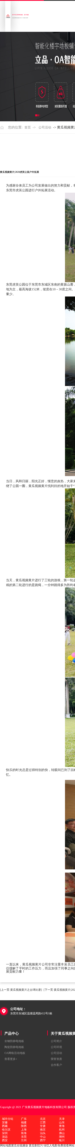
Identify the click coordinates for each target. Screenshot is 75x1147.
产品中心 (11, 1033)
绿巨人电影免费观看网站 (59, 1145)
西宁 (43, 1140)
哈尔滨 (6, 1129)
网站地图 (5, 1145)
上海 (24, 1129)
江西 (43, 1122)
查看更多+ (10, 1059)
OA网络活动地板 (14, 1053)
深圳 (5, 1133)
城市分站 (7, 1119)
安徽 (5, 1122)
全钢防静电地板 (14, 1041)
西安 (5, 1140)
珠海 (24, 1133)
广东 (24, 1119)
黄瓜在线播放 (19, 1145)
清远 (5, 1136)
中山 (43, 1136)
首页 (27, 127)
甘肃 (43, 1126)
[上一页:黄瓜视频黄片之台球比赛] (21, 989)
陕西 (24, 1126)
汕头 (43, 1133)
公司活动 (44, 127)
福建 (24, 1122)
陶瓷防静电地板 (14, 1047)
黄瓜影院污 (36, 1145)
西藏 (5, 1126)
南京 (43, 1129)
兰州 (24, 1140)
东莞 (24, 1136)
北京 (43, 1119)
